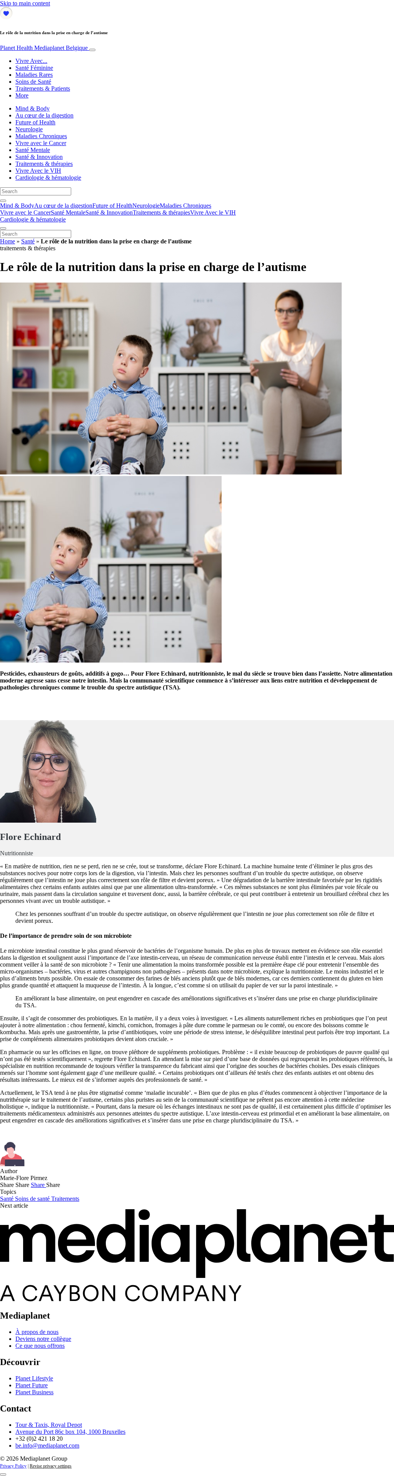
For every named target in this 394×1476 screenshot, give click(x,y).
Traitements (65, 1198)
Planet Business (34, 1392)
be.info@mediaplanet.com (47, 1445)
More (21, 95)
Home (7, 241)
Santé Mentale (32, 150)
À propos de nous (36, 1332)
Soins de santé (33, 1198)
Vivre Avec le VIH (38, 170)
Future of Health (35, 122)
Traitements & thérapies (44, 163)
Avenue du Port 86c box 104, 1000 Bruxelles (70, 1431)
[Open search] (3, 201)
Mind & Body (32, 108)
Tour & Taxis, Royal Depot (48, 1424)
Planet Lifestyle (34, 1378)
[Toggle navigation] (92, 50)
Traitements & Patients (42, 88)
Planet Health (44, 48)
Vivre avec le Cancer (40, 143)
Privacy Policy (13, 1466)
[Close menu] (3, 228)
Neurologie (29, 129)
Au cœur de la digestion (44, 115)
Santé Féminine (34, 67)
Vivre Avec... (31, 61)
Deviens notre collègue (43, 1339)
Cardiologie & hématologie (48, 177)
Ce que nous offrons (40, 1345)
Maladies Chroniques (41, 136)
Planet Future (31, 1385)
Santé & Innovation (39, 157)
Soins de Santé (33, 81)
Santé (28, 241)
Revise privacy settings (51, 1466)
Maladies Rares (34, 74)
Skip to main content (25, 3)
